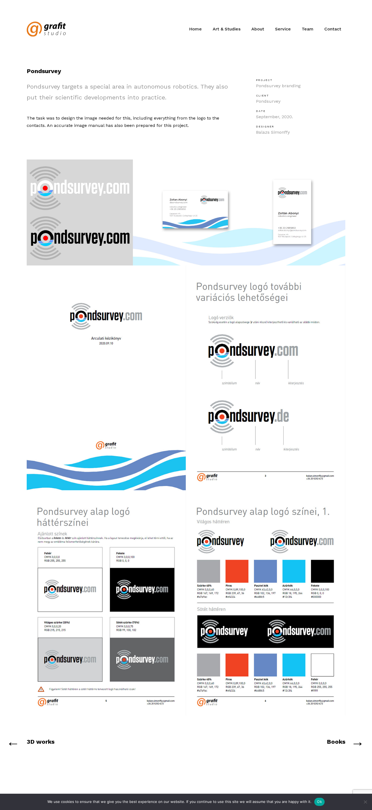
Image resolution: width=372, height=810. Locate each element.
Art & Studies (226, 29)
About (257, 29)
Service (283, 29)
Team (307, 29)
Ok (319, 801)
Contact (332, 29)
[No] (365, 802)
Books (336, 741)
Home (195, 29)
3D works (40, 741)
